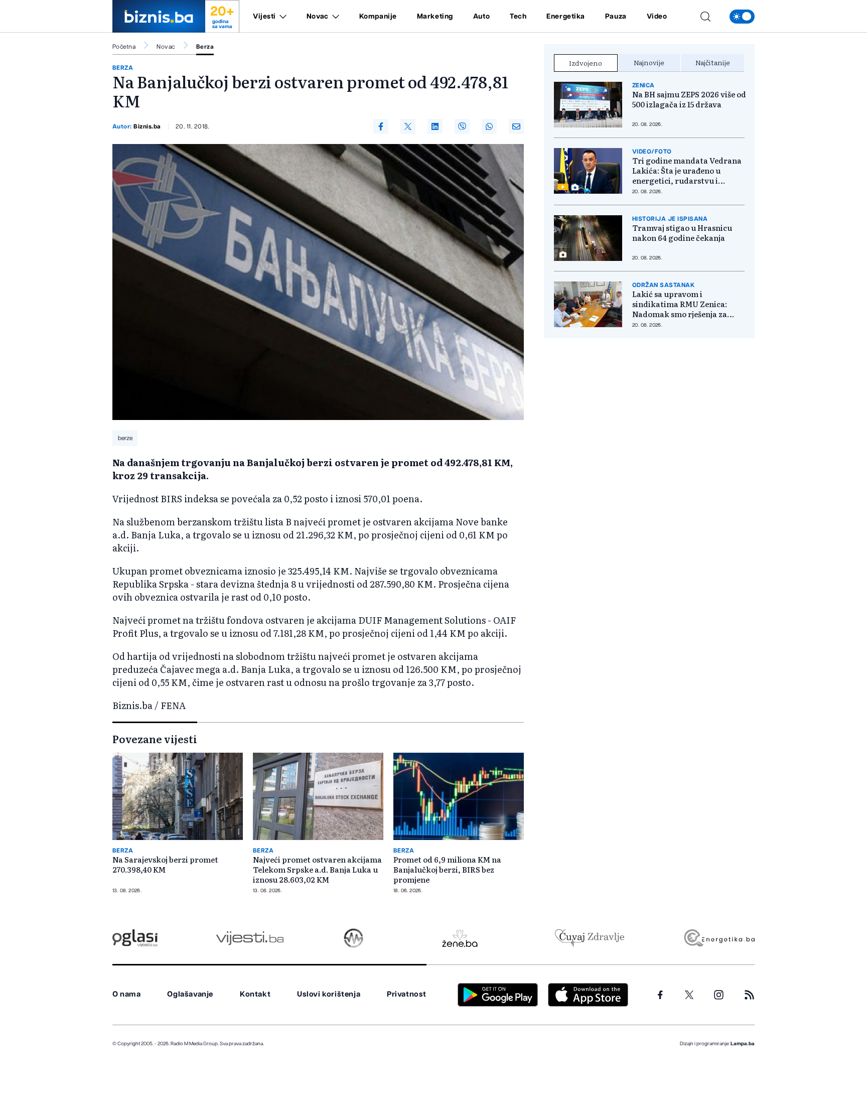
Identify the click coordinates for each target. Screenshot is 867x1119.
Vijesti (264, 16)
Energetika (565, 16)
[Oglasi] (135, 938)
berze (125, 438)
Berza (205, 47)
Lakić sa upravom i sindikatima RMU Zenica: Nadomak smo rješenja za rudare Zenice (679, 304)
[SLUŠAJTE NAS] (353, 938)
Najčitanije (712, 62)
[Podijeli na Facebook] (380, 126)
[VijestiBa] (249, 938)
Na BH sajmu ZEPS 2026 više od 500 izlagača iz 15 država (689, 99)
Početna (123, 47)
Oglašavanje (190, 994)
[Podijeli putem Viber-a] (462, 126)
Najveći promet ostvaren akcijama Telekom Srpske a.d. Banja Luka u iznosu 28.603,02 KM (317, 870)
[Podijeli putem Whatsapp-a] (489, 126)
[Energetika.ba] (719, 938)
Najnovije (649, 62)
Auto (481, 16)
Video (657, 16)
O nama (126, 994)
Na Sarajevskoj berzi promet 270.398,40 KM (165, 865)
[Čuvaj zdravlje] (589, 938)
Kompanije (378, 16)
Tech (518, 16)
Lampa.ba (743, 1043)
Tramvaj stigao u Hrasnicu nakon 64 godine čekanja (682, 233)
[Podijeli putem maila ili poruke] (516, 126)
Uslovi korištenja (328, 994)
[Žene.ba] (459, 938)
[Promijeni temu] (742, 17)
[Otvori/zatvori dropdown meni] (281, 16)
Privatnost (406, 994)
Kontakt (255, 994)
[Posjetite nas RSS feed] (749, 995)
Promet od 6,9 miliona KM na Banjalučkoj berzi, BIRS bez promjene (447, 870)
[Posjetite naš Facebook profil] (660, 995)
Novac (318, 16)
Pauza (616, 16)
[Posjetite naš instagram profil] (718, 995)
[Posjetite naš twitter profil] (689, 995)
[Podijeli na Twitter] (407, 126)
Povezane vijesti (154, 738)
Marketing (435, 16)
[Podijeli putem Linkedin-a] (435, 126)
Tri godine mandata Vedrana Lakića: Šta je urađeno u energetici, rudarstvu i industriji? (687, 171)
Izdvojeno (585, 63)
